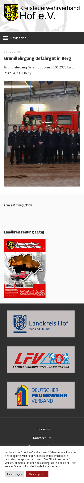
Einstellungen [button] (14, 474)
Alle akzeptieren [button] (37, 474)
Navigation (18, 38)
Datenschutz (42, 438)
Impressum (42, 429)
